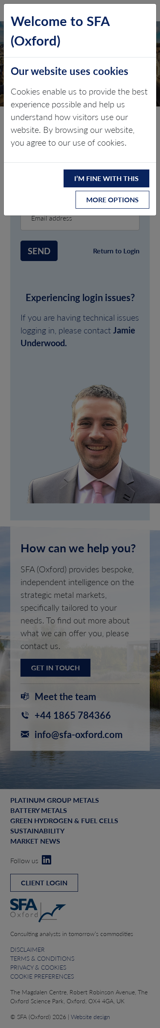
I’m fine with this (106, 178)
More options (112, 199)
